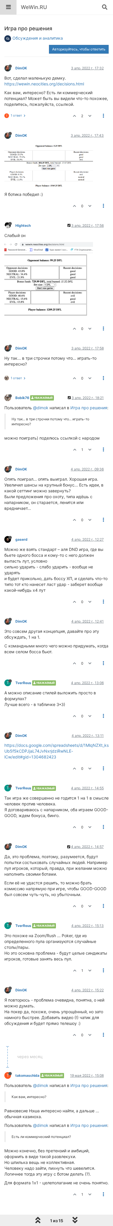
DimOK (21, 68)
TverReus (23, 683)
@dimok (40, 407)
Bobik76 (22, 398)
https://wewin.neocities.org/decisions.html (44, 83)
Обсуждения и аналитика (37, 38)
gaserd (21, 539)
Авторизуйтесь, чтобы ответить (78, 49)
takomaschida (27, 1075)
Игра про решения (88, 407)
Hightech (23, 225)
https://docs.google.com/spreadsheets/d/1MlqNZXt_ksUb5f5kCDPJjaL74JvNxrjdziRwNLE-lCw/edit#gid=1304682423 (56, 751)
